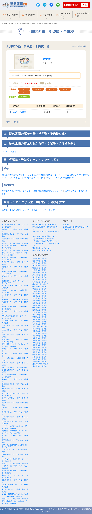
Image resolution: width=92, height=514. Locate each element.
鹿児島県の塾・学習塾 (40, 364)
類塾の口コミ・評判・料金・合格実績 (15, 463)
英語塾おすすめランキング (41, 248)
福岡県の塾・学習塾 (39, 350)
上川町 (5, 152)
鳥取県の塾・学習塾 (39, 338)
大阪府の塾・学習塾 (39, 315)
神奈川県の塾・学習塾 (40, 284)
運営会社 (52, 509)
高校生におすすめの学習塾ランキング (26, 178)
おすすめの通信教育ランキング (43, 239)
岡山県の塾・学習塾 (39, 329)
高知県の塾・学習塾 (39, 343)
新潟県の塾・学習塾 (39, 293)
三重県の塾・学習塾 (39, 312)
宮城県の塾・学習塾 (39, 268)
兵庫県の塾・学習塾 (39, 322)
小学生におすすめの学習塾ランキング (44, 175)
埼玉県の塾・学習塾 (39, 277)
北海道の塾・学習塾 (39, 258)
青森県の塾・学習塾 (39, 261)
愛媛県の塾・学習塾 (39, 340)
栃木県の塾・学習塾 (39, 282)
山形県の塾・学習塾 (39, 270)
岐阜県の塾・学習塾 (39, 308)
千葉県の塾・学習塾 (39, 287)
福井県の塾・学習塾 (39, 303)
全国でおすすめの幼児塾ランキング (44, 236)
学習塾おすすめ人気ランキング (15, 210)
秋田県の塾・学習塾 (39, 265)
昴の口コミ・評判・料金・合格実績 (14, 367)
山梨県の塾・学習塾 (39, 291)
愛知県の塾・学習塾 (39, 305)
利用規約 (60, 509)
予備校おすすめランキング (43, 210)
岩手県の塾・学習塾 (39, 263)
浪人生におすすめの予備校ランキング (62, 178)
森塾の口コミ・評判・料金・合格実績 (15, 243)
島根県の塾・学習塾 (39, 336)
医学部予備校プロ (69, 229)
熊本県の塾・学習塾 (39, 359)
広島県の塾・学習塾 (39, 331)
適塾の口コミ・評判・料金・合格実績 (15, 250)
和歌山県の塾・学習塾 (40, 326)
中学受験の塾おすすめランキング (16, 191)
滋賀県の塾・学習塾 (39, 319)
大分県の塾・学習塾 (39, 357)
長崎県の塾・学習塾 (39, 354)
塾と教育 (66, 225)
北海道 (13, 152)
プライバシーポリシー (72, 509)
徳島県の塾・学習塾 (39, 347)
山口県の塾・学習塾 (39, 333)
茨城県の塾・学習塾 (39, 289)
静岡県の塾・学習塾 (39, 310)
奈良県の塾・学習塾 (39, 324)
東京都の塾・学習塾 (39, 275)
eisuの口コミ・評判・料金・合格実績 (15, 299)
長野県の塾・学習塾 (39, 296)
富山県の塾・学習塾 (39, 298)
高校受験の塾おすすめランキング (47, 191)
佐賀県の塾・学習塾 (39, 352)
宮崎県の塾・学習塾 (39, 361)
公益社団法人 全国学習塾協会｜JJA (75, 227)
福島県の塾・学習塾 (39, 272)
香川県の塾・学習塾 (39, 345)
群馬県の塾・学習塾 (39, 279)
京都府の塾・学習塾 (39, 317)
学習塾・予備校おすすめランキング (44, 225)
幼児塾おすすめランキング (13, 175)
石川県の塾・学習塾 (39, 301)
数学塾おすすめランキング (41, 250)
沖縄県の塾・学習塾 (39, 366)
